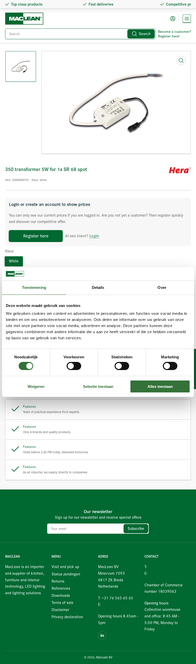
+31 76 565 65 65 (164, 566)
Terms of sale (63, 602)
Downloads (61, 595)
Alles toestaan (160, 386)
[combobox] (80, 34)
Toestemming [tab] (34, 287)
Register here (35, 236)
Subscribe (136, 528)
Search (145, 34)
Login (94, 236)
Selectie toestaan (98, 386)
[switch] (74, 366)
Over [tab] (161, 287)
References (61, 588)
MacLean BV (104, 657)
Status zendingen (66, 574)
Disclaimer (60, 610)
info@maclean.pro (117, 604)
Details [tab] (98, 287)
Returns (58, 581)
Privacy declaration (67, 617)
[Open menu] (187, 19)
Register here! (169, 36)
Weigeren (36, 386)
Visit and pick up (65, 566)
